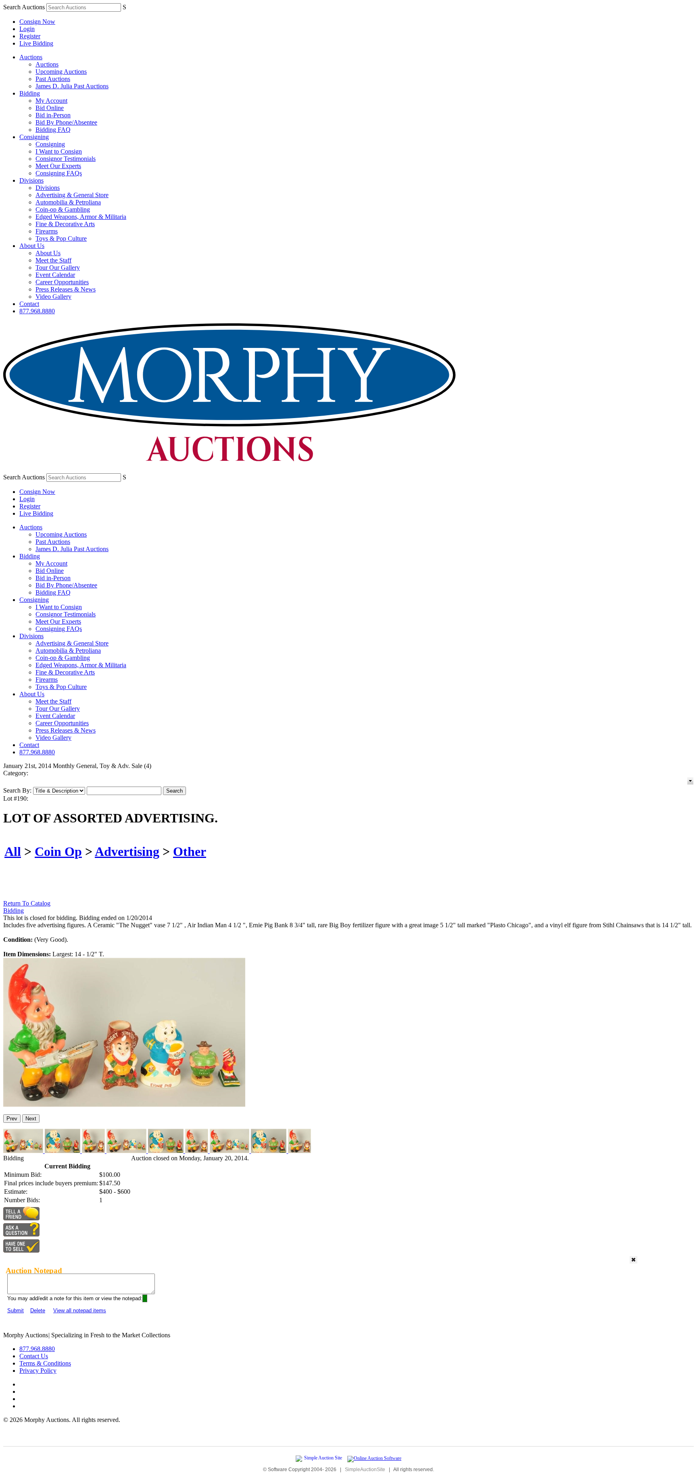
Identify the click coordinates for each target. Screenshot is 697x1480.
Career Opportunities (62, 282)
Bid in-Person (53, 115)
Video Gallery (53, 296)
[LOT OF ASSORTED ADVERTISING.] (124, 1104)
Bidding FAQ (53, 129)
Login (27, 28)
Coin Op (58, 851)
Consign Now (37, 21)
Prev (11, 1119)
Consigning (34, 136)
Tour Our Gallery (57, 267)
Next (30, 1119)
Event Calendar (55, 274)
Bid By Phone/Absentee (66, 122)
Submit (15, 1310)
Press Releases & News (65, 289)
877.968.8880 (37, 311)
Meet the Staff (53, 260)
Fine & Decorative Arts (65, 224)
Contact (29, 303)
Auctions (30, 57)
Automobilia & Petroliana (68, 202)
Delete (37, 1310)
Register (29, 36)
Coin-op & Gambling (62, 209)
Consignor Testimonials (65, 158)
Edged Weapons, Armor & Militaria (80, 216)
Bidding (29, 93)
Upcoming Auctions (61, 71)
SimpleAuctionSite (365, 1469)
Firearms (46, 231)
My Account (51, 100)
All (12, 851)
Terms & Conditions (45, 1363)
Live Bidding (36, 43)
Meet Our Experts (58, 165)
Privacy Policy (37, 1370)
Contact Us (33, 1356)
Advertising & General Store (72, 195)
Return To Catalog (26, 903)
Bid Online (49, 107)
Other (189, 851)
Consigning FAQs (58, 173)
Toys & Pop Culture (61, 238)
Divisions (31, 180)
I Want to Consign (58, 151)
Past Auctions (52, 78)
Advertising (127, 851)
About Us (31, 245)
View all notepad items (79, 1310)
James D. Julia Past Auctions (72, 86)
